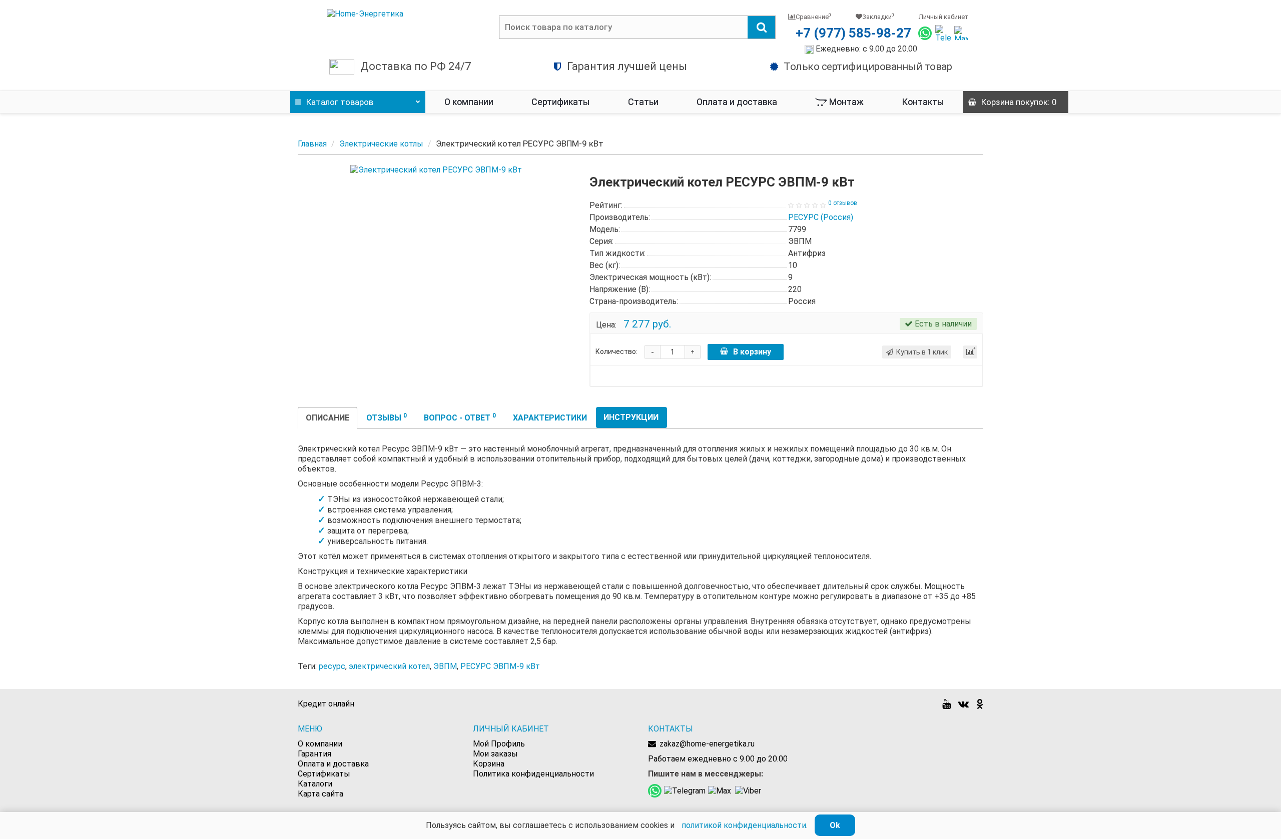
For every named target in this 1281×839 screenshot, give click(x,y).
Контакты (923, 101)
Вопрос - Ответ (460, 417)
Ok (835, 825)
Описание (327, 417)
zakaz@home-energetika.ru (707, 743)
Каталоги (315, 783)
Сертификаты (560, 101)
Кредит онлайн (326, 703)
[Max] (961, 33)
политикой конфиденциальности (744, 825)
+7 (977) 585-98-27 (853, 33)
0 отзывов (842, 203)
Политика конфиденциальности (533, 773)
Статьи (643, 101)
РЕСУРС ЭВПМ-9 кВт (500, 666)
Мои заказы (495, 753)
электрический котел (389, 666)
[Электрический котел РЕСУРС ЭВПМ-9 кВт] (436, 170)
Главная (312, 143)
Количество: (616, 352)
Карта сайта (320, 793)
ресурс (332, 666)
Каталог (339, 102)
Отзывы (386, 417)
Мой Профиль (499, 743)
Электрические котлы (381, 143)
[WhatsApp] (925, 33)
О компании (468, 101)
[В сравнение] (970, 352)
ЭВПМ (445, 666)
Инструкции (631, 417)
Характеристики (550, 417)
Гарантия (314, 753)
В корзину (752, 351)
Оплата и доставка (737, 101)
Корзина (488, 763)
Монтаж (846, 101)
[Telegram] (943, 33)
